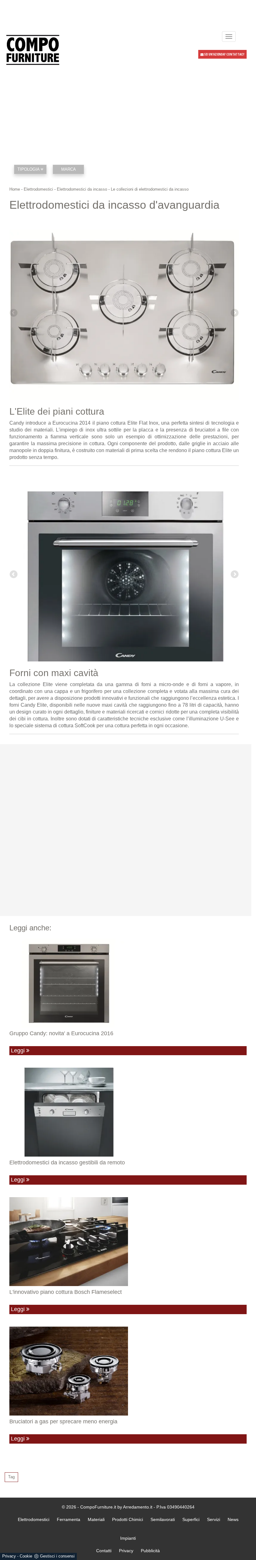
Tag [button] (11, 1477)
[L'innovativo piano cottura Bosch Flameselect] (128, 1241)
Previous (14, 313)
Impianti (128, 1538)
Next (234, 313)
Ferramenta (68, 1519)
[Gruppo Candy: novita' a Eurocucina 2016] (128, 982)
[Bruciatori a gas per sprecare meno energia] (128, 1371)
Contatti (103, 1550)
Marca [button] (68, 169)
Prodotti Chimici (127, 1519)
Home (14, 189)
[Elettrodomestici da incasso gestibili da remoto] (128, 1112)
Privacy (9, 1556)
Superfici (190, 1519)
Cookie (26, 1556)
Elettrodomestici (38, 189)
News (233, 1519)
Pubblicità (150, 1550)
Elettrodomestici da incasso (82, 189)
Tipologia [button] (29, 169)
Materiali (96, 1519)
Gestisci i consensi (57, 1556)
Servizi (213, 1519)
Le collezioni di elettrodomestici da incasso (150, 189)
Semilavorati (162, 1519)
